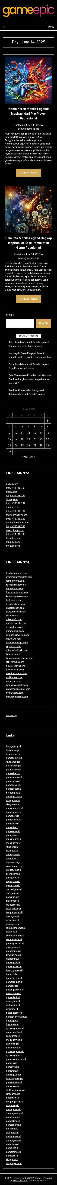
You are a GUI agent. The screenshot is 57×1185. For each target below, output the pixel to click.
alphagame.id (13, 1005)
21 (41, 439)
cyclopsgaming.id (15, 1051)
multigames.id (13, 1136)
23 (9, 445)
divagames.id (13, 800)
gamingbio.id (12, 897)
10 (16, 432)
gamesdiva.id (13, 785)
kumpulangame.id (15, 935)
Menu (51, 26)
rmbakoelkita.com (15, 604)
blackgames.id (13, 955)
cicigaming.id (12, 958)
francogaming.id (14, 970)
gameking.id (12, 1148)
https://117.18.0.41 (15, 511)
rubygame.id (12, 877)
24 (16, 445)
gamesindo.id (13, 781)
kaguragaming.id (14, 1078)
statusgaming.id (14, 1113)
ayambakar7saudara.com (19, 577)
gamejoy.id (11, 1063)
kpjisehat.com (13, 646)
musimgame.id (13, 839)
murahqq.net (12, 507)
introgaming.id (13, 908)
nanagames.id (13, 1047)
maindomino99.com (16, 514)
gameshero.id (13, 773)
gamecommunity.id (16, 1059)
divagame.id (12, 850)
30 (9, 451)
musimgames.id (14, 808)
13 (35, 432)
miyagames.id (13, 947)
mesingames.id (14, 796)
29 (47, 445)
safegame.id (12, 893)
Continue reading (28, 172)
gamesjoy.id (12, 1020)
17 (16, 439)
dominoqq (11, 715)
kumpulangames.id (15, 927)
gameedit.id (12, 985)
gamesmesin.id (14, 777)
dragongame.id (14, 1163)
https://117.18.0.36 (15, 488)
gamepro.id (12, 1155)
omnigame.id (12, 924)
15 (47, 432)
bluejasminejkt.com (16, 611)
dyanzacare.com (14, 692)
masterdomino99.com (17, 522)
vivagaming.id (13, 761)
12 (28, 432)
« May (25, 456)
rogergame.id (13, 1001)
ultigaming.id (12, 1105)
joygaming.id (12, 1043)
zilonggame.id (13, 873)
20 (35, 439)
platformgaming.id (15, 1090)
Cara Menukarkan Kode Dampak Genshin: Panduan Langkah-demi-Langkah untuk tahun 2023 (30, 379)
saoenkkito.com (14, 588)
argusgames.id (13, 869)
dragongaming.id (14, 1101)
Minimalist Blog (20, 1180)
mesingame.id (13, 843)
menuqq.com (13, 545)
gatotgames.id (13, 951)
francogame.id (13, 993)
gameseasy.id (13, 1117)
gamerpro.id (12, 1070)
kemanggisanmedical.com (19, 658)
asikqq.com (12, 484)
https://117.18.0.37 (15, 526)
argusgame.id (13, 881)
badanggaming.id (15, 989)
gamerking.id (12, 1066)
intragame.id (12, 920)
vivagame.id (12, 846)
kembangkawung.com (17, 635)
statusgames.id (14, 1140)
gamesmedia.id (14, 1032)
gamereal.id (12, 974)
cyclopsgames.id (15, 1028)
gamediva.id (12, 827)
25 (22, 445)
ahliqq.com (11, 491)
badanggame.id (14, 1012)
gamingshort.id (14, 966)
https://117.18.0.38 (15, 518)
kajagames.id (13, 1035)
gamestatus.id (13, 1151)
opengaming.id (13, 862)
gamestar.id (12, 835)
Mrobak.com (12, 615)
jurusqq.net (12, 499)
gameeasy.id (12, 1144)
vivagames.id (12, 804)
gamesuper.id (13, 831)
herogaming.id (13, 746)
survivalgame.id (14, 889)
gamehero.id (12, 823)
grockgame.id (13, 885)
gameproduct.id (14, 981)
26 (28, 445)
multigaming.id (13, 1109)
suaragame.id (13, 916)
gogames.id (12, 1128)
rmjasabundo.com (15, 627)
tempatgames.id (14, 912)
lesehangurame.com (16, 573)
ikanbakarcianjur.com (17, 642)
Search (10, 315)
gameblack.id (13, 997)
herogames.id (13, 792)
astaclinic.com (13, 681)
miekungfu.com (14, 619)
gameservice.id (14, 978)
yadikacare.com (14, 677)
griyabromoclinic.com (17, 696)
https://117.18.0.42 (15, 503)
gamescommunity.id (16, 1016)
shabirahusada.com (16, 673)
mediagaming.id (14, 1039)
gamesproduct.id (15, 943)
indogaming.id (13, 754)
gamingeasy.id (13, 1074)
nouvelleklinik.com (15, 665)
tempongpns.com (15, 580)
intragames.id (13, 904)
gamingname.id (14, 1082)
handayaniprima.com (17, 592)
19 (28, 439)
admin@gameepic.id (28, 128)
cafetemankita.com (16, 623)
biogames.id (12, 900)
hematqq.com (13, 538)
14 (41, 432)
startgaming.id (13, 765)
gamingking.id (13, 1086)
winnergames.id (14, 866)
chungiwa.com (13, 638)
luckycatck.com (14, 600)
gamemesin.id (13, 819)
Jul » (32, 456)
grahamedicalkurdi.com (18, 689)
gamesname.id (13, 1124)
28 (41, 445)
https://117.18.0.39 (15, 495)
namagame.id (13, 854)
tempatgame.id (14, 939)
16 (9, 439)
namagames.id (13, 812)
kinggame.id (12, 1159)
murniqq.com (13, 542)
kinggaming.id (13, 1093)
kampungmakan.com (17, 596)
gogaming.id (12, 1097)
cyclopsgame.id (14, 1055)
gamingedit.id (13, 962)
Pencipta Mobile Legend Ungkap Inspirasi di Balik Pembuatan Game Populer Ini (28, 243)
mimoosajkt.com (15, 631)
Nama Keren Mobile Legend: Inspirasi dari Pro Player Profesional (28, 113)
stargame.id (12, 858)
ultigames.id (12, 1132)
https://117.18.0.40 (15, 534)
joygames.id (12, 1024)
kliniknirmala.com (15, 661)
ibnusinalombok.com (17, 685)
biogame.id (11, 931)
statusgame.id (13, 769)
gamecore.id (12, 815)
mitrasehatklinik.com (17, 650)
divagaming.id (13, 750)
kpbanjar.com (13, 654)
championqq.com (15, 530)
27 (35, 445)
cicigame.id (12, 1009)
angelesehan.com (15, 607)
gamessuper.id (13, 788)
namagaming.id (14, 757)
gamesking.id (13, 1121)
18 (22, 439)
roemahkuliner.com (16, 584)
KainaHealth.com (15, 669)
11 (22, 432)
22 (47, 439)
